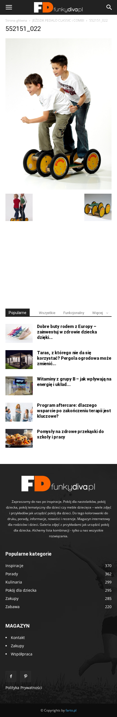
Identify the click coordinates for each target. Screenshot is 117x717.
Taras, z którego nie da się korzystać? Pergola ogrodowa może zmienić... (74, 358)
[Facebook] (10, 676)
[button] (8, 7)
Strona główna (16, 20)
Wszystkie (47, 313)
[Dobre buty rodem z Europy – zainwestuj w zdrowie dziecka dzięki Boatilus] (19, 333)
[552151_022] (58, 188)
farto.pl (71, 710)
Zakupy (17, 645)
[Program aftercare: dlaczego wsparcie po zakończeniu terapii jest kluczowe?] (19, 412)
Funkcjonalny (73, 313)
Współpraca (21, 654)
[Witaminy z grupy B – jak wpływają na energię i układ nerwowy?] (19, 385)
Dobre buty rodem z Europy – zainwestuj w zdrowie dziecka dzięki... (67, 332)
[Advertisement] (58, 262)
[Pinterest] (25, 676)
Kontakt (18, 637)
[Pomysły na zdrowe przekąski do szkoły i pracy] (19, 438)
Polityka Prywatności (23, 687)
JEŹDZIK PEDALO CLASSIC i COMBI (58, 20)
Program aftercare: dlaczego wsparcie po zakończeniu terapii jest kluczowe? (74, 411)
